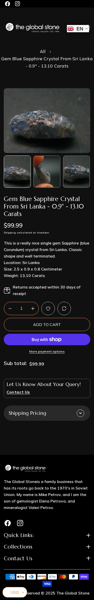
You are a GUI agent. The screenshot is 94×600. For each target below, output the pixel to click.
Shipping (10, 232)
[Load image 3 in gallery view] (76, 172)
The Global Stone (72, 593)
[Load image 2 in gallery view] (46, 172)
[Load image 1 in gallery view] (17, 172)
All (43, 51)
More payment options (47, 352)
